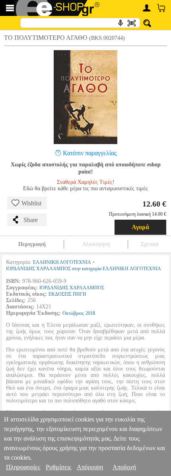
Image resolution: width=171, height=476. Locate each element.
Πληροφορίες (23, 467)
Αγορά (140, 227)
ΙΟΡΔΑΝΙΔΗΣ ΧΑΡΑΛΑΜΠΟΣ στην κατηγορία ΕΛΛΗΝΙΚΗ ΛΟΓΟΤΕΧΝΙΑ (83, 268)
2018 (90, 313)
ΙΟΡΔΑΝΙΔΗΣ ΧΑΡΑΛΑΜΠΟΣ (71, 288)
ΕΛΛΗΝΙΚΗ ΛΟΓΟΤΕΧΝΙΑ (62, 262)
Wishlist (31, 203)
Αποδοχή (124, 467)
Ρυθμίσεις (58, 467)
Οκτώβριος (73, 313)
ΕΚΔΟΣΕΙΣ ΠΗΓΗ (67, 294)
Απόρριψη (90, 467)
